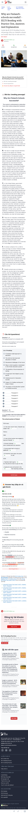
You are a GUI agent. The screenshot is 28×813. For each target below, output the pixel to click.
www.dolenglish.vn (17, 739)
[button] (14, 81)
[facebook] (14, 811)
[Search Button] (25, 2)
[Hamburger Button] (2, 2)
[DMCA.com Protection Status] (4, 805)
